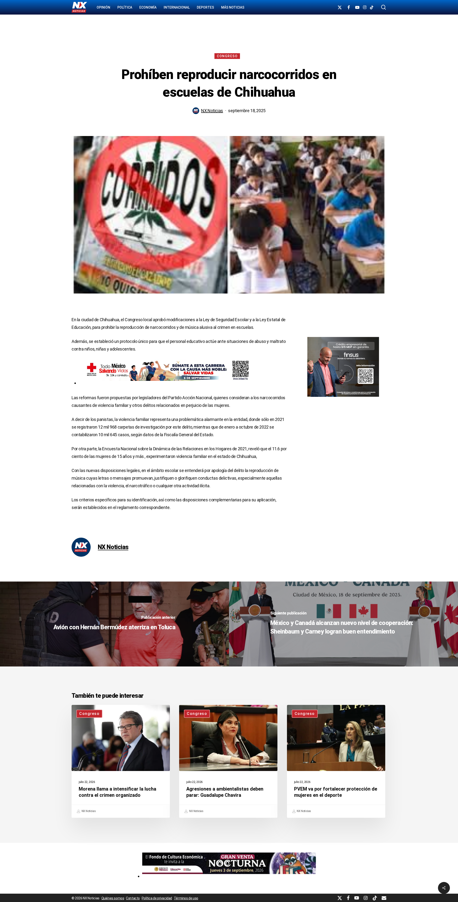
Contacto (133, 898)
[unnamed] (229, 876)
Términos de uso (186, 898)
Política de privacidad (157, 898)
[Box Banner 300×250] (343, 398)
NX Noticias (212, 110)
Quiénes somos (112, 898)
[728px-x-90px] (165, 382)
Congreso (227, 56)
